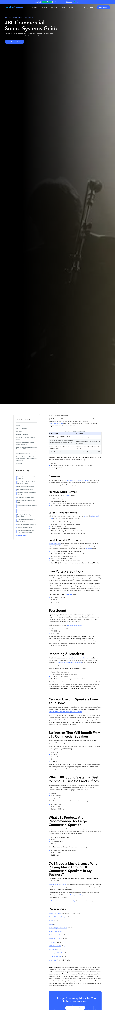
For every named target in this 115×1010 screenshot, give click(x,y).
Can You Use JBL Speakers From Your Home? (25, 438)
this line (68, 495)
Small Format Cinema (55, 938)
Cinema (18, 425)
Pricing (71, 7)
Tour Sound (19, 431)
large (85, 516)
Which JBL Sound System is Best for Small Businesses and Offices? (26, 448)
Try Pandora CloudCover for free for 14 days (62, 901)
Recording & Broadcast (22, 434)
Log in (91, 7)
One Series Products (55, 956)
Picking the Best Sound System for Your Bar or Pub (26, 493)
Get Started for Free (75, 1008)
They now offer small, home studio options (69, 662)
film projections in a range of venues (78, 480)
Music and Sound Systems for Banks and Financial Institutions (27, 506)
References (19, 463)
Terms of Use (52, 960)
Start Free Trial (103, 7)
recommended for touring (74, 625)
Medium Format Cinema (56, 935)
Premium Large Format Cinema (58, 928)
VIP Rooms (52, 942)
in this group (68, 594)
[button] (35, 7)
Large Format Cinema (55, 931)
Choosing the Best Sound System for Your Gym (26, 510)
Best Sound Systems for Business (25, 489)
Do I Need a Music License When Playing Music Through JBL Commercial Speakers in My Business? (26, 458)
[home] (14, 7)
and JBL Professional (56, 423)
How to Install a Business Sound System (26, 524)
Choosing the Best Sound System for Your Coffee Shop (26, 520)
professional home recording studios (79, 658)
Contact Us (64, 7)
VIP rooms (88, 548)
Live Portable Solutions (21, 428)
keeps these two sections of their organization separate (65, 711)
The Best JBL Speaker (55, 913)
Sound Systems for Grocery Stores (25, 486)
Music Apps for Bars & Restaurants (25, 497)
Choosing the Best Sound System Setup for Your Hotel (26, 515)
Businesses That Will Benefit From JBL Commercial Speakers (25, 443)
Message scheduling (76, 895)
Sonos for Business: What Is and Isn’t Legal (26, 501)
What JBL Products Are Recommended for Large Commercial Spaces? (26, 452)
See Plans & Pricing (15, 42)
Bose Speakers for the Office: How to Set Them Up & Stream (26, 482)
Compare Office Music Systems (24, 527)
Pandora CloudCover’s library (57, 884)
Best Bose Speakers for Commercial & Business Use (26, 477)
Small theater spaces (55, 543)
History (51, 920)
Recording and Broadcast (56, 953)
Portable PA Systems (55, 945)
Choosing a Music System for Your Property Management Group (25, 531)
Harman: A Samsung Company (58, 917)
